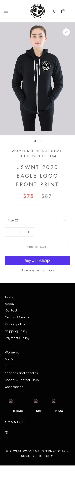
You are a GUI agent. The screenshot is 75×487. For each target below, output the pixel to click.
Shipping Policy (16, 331)
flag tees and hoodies (21, 373)
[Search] (55, 11)
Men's (9, 359)
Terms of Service (17, 317)
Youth (9, 366)
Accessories (14, 387)
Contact (11, 310)
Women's (12, 352)
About (9, 303)
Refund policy (15, 324)
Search (10, 297)
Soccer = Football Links (22, 380)
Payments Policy (17, 338)
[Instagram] (6, 432)
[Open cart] (63, 11)
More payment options (37, 270)
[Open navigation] (6, 11)
